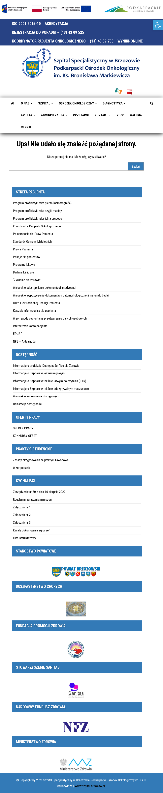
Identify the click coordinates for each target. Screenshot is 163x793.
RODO (120, 115)
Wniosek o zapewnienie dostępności (35, 396)
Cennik (26, 127)
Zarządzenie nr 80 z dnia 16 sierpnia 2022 (39, 492)
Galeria (136, 115)
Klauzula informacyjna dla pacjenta (34, 311)
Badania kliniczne (23, 272)
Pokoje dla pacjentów (26, 257)
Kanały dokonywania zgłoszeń (31, 530)
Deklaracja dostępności (27, 404)
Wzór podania (21, 468)
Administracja (53, 115)
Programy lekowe (24, 265)
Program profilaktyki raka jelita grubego (37, 218)
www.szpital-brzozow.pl (90, 786)
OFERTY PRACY (23, 428)
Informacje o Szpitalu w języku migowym (39, 373)
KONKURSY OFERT (25, 436)
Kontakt (102, 115)
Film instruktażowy (24, 538)
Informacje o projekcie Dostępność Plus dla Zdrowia (46, 366)
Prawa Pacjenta (23, 249)
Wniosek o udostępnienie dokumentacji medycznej (44, 288)
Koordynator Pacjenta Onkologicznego (37, 226)
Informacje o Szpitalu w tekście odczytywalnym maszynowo (51, 389)
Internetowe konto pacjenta (30, 326)
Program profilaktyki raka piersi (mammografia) (42, 203)
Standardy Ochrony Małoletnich (32, 241)
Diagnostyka (113, 103)
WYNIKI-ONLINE (130, 41)
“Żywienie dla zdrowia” (27, 280)
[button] (158, 25)
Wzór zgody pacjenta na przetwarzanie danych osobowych (50, 318)
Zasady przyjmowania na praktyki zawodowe (41, 460)
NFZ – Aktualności (24, 341)
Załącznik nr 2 (22, 515)
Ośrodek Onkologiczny (77, 103)
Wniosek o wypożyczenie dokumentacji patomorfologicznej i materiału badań (61, 295)
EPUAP (17, 334)
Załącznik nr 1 (22, 507)
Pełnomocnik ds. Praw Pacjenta (33, 234)
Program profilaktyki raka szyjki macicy (37, 211)
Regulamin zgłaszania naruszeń (32, 499)
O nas (25, 103)
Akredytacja (56, 23)
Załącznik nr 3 (22, 522)
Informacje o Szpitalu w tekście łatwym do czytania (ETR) (49, 381)
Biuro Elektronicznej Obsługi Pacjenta (36, 303)
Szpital (44, 103)
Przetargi (81, 115)
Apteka (27, 115)
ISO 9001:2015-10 (26, 23)
